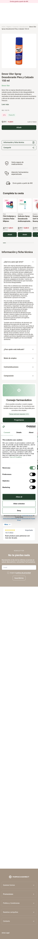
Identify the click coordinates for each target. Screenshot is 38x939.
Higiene (8, 27)
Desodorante (24, 27)
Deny (19, 510)
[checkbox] (8, 573)
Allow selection (19, 504)
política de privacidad (23, 573)
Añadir (10, 234)
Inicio (3, 27)
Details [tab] (19, 432)
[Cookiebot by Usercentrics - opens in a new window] (27, 426)
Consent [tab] (7, 432)
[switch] (33, 474)
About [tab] (31, 432)
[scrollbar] (18, 243)
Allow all (19, 497)
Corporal (15, 27)
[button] (19, 894)
